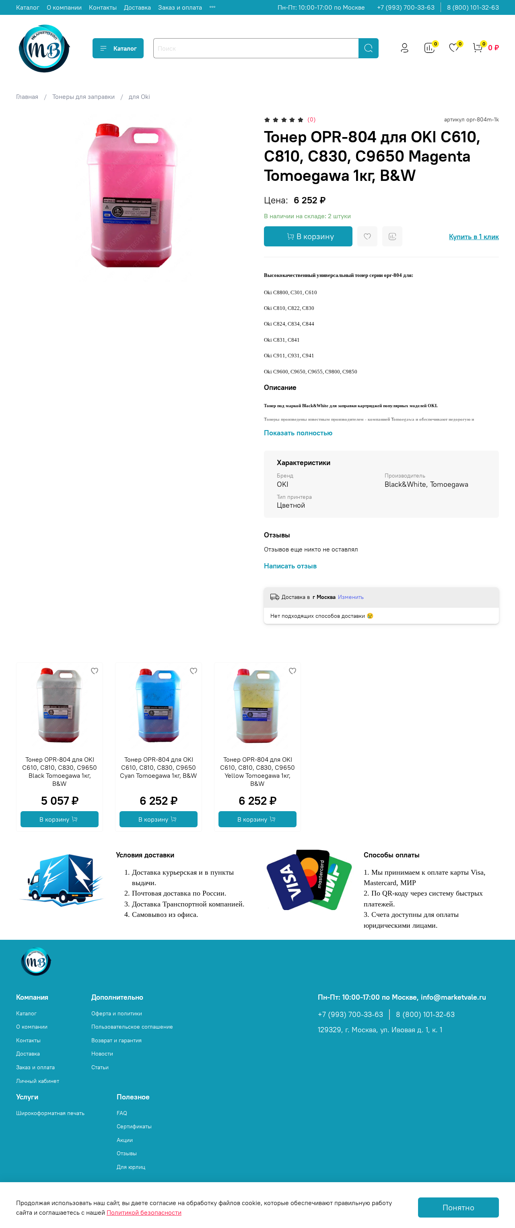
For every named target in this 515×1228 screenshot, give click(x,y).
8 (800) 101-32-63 (473, 7)
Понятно (458, 1207)
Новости (102, 1053)
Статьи (100, 1067)
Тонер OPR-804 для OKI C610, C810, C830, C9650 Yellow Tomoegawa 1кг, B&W (257, 771)
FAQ (122, 1113)
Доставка (137, 7)
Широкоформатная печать (50, 1113)
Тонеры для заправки (83, 96)
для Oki (139, 96)
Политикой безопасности (144, 1212)
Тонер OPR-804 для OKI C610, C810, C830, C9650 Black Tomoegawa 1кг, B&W (59, 771)
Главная (27, 96)
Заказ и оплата (180, 7)
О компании (64, 7)
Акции (125, 1140)
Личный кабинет (37, 1080)
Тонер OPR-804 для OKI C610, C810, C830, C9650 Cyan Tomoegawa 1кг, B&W (158, 767)
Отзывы (127, 1153)
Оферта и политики (116, 1013)
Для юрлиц (131, 1167)
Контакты (103, 7)
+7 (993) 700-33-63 (406, 7)
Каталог (27, 7)
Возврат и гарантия (116, 1040)
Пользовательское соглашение (132, 1026)
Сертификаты (134, 1126)
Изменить (351, 597)
